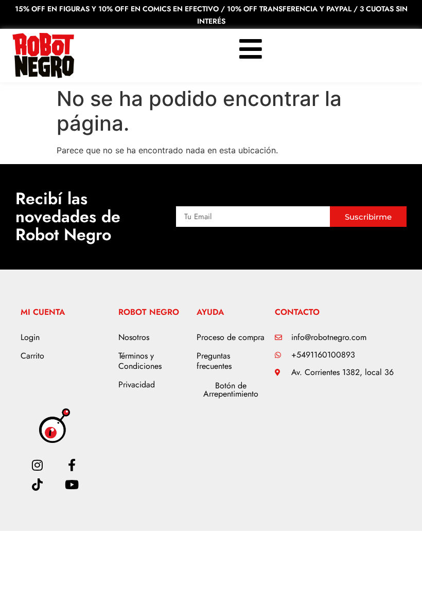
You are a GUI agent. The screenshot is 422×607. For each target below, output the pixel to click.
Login (30, 337)
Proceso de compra (231, 337)
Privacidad (136, 384)
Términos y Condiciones (140, 361)
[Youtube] (71, 484)
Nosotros (133, 337)
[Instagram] (37, 465)
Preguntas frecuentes (214, 361)
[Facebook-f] (71, 465)
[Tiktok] (37, 484)
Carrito (32, 356)
